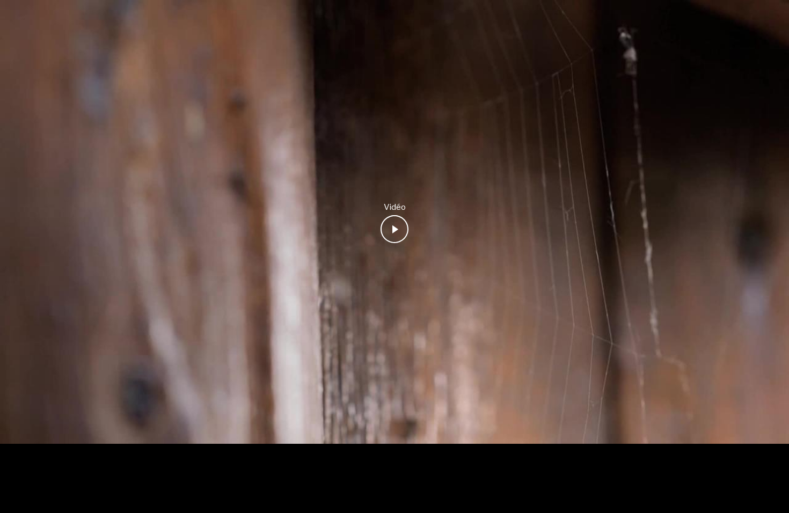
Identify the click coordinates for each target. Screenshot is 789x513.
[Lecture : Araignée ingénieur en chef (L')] (394, 229)
